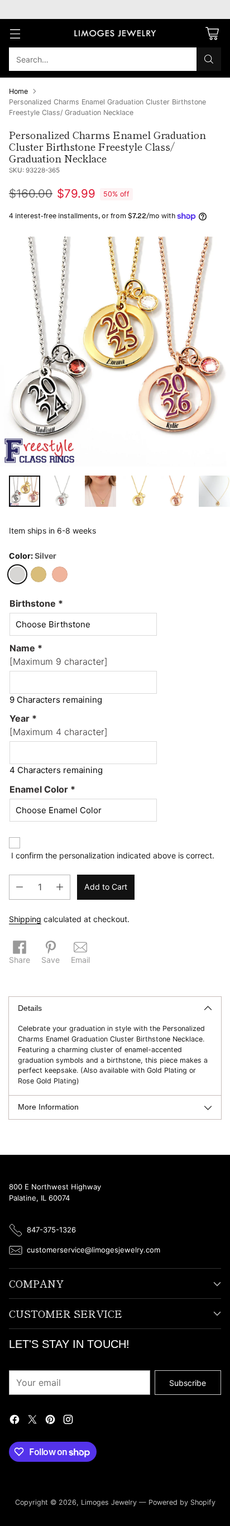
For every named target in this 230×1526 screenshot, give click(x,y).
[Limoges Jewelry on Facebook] (14, 1421)
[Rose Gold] (59, 574)
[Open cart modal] (211, 33)
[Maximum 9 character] (58, 654)
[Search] (209, 59)
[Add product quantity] (60, 887)
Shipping (25, 919)
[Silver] (17, 574)
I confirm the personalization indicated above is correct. (112, 855)
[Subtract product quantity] (19, 887)
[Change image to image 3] (100, 491)
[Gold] (38, 574)
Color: (32, 555)
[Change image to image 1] (24, 491)
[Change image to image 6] (214, 491)
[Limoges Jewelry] (115, 33)
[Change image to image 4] (138, 491)
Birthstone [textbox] (36, 603)
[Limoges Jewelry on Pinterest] (50, 1421)
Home (18, 91)
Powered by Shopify (181, 1502)
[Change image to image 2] (62, 491)
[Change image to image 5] (176, 491)
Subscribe (187, 1383)
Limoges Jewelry (109, 1502)
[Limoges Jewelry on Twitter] (32, 1421)
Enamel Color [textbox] (42, 789)
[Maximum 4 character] (58, 725)
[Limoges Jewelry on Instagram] (68, 1421)
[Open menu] (14, 33)
